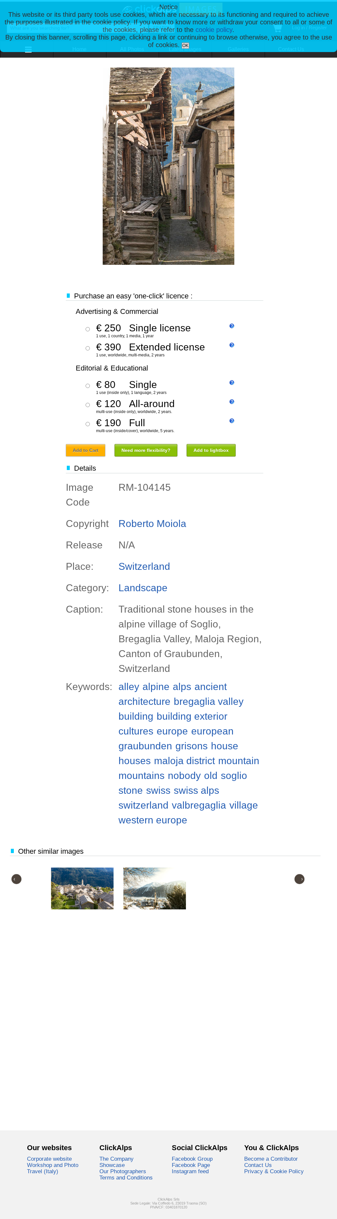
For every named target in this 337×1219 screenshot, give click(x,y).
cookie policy (213, 29)
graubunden (145, 745)
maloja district (184, 760)
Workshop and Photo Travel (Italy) (52, 1168)
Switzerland (144, 566)
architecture (144, 701)
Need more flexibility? (145, 450)
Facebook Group (192, 1159)
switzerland (143, 805)
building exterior (192, 716)
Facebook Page (191, 1165)
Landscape (143, 587)
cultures (135, 731)
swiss (158, 790)
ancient (210, 686)
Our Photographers (122, 1171)
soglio (234, 775)
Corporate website (49, 1159)
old (211, 775)
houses (134, 760)
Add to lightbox (211, 450)
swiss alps (196, 790)
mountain (238, 760)
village (243, 805)
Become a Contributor (271, 1159)
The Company (116, 1159)
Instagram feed (190, 1171)
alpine (156, 686)
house (224, 745)
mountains (141, 775)
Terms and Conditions (126, 1177)
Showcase (112, 1165)
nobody (184, 775)
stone (130, 790)
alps (182, 686)
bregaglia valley (209, 701)
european (212, 731)
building (135, 716)
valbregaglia (199, 805)
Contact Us (258, 1165)
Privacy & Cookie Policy (274, 1171)
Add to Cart (85, 450)
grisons (191, 745)
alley (128, 686)
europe (172, 731)
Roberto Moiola (152, 523)
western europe (152, 820)
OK (185, 45)
